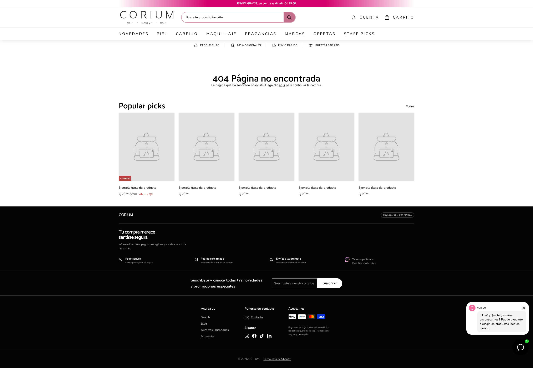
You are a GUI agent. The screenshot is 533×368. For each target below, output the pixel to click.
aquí (282, 85)
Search (205, 317)
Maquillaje (221, 33)
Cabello (187, 33)
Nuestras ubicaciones (215, 330)
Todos (410, 106)
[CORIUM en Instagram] (247, 335)
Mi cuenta (207, 336)
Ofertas (325, 33)
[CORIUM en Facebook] (254, 335)
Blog (204, 324)
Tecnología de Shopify (277, 359)
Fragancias (260, 33)
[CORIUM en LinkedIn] (269, 335)
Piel (162, 33)
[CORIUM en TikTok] (262, 335)
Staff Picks (359, 33)
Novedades (133, 33)
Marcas (295, 33)
